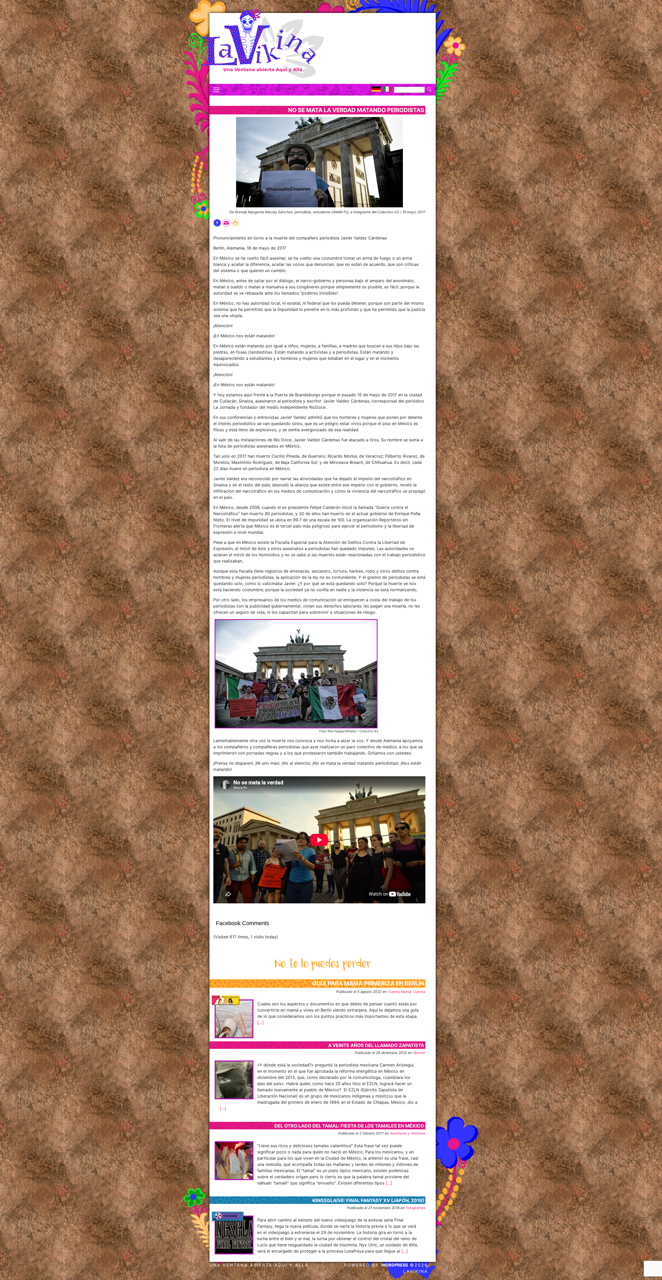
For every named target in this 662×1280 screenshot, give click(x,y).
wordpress (394, 1265)
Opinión (419, 1053)
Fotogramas (415, 1208)
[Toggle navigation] (216, 90)
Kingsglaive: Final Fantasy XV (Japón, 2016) (368, 1200)
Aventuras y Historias (407, 1133)
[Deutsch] (376, 89)
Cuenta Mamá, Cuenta (406, 992)
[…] (260, 1022)
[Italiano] (387, 89)
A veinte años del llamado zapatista (376, 1045)
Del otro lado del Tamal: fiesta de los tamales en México (349, 1126)
